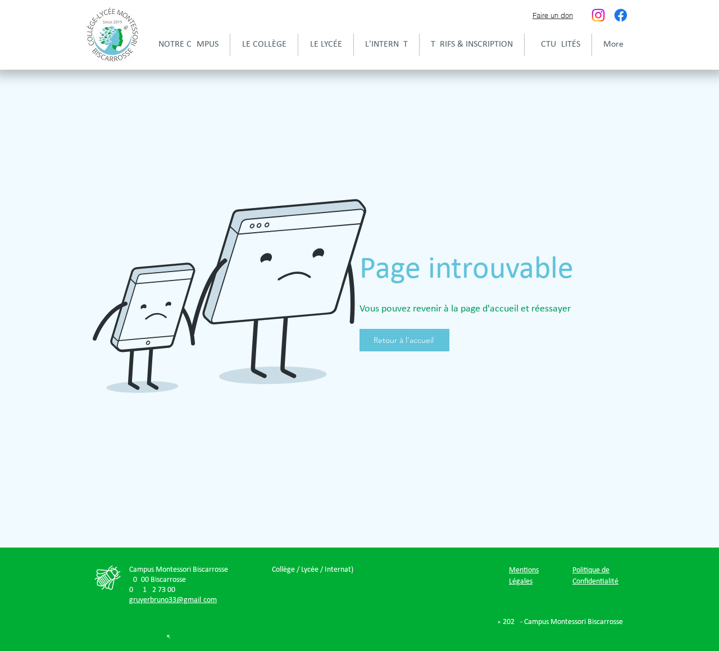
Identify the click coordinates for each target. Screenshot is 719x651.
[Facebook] (620, 15)
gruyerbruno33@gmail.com (173, 600)
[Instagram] (598, 15)
